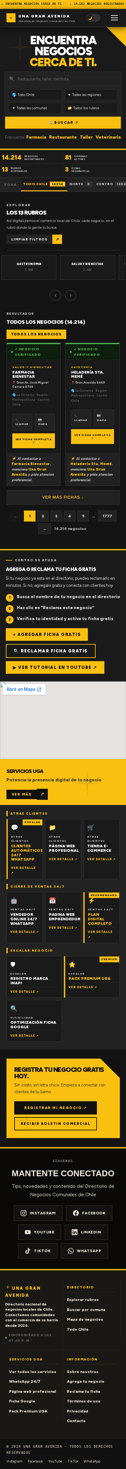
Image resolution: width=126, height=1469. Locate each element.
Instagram (43, 1213)
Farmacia (36, 137)
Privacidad (77, 1411)
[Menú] (114, 17)
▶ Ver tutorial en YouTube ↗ (55, 667)
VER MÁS (22, 794)
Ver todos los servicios (32, 1371)
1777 (107, 516)
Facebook (93, 1213)
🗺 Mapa (42, 422)
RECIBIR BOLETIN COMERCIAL (56, 1124)
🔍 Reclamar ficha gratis (51, 651)
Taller (86, 137)
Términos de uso (83, 1401)
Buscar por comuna (86, 1309)
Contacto (76, 1421)
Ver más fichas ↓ (63, 497)
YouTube (44, 1232)
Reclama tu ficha (83, 1391)
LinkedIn (91, 1232)
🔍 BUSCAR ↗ (63, 123)
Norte (79, 184)
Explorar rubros (83, 1299)
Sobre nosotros (83, 1371)
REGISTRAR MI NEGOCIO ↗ (55, 1108)
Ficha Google (22, 1401)
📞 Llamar (22, 422)
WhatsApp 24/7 (24, 1381)
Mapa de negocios (85, 1319)
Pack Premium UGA (28, 1411)
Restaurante (63, 137)
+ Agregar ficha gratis (47, 634)
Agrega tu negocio (85, 1381)
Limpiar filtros (29, 239)
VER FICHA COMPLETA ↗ (34, 441)
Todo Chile (43, 184)
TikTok (42, 1251)
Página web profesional (32, 1391)
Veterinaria (108, 137)
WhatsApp (89, 1251)
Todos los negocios (36, 334)
